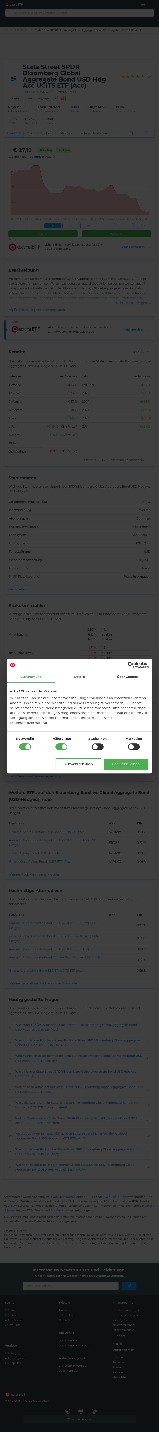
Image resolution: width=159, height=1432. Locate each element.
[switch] (61, 746)
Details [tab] (79, 677)
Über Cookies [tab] (128, 677)
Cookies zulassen (126, 764)
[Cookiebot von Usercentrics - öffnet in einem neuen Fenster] (131, 665)
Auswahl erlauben (78, 764)
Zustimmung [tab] (31, 677)
